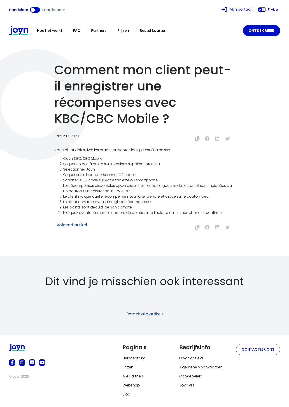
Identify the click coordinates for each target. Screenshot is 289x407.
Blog (126, 394)
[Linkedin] (32, 362)
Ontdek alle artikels (145, 314)
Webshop (131, 385)
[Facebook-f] (12, 362)
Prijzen (123, 30)
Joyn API (186, 385)
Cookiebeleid (190, 376)
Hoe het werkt (49, 30)
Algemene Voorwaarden (201, 367)
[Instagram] (22, 362)
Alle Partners (133, 376)
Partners (99, 30)
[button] (207, 139)
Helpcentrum (134, 358)
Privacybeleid (191, 358)
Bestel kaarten (153, 30)
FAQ (76, 30)
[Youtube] (42, 362)
